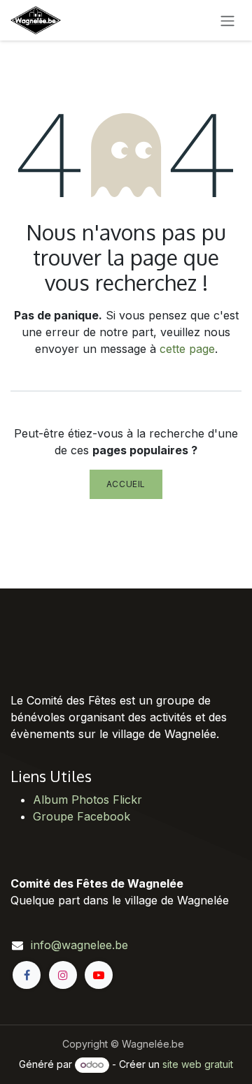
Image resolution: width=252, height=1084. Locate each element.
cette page (187, 349)
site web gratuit (197, 1064)
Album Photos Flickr (87, 800)
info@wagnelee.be (79, 945)
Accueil (126, 484)
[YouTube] (99, 975)
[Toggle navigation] (227, 20)
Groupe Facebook (81, 816)
